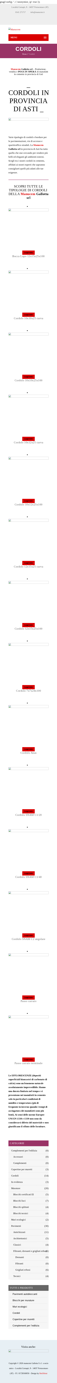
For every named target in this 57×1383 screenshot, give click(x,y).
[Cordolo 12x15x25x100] (28, 583)
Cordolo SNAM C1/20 (28, 814)
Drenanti (19, 1257)
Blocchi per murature (23, 1300)
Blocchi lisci (19, 1200)
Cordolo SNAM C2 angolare (28, 938)
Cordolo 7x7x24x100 (28, 690)
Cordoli (15, 1175)
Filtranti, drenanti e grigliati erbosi (30, 1251)
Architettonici (20, 1238)
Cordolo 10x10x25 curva (28, 318)
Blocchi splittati (21, 1207)
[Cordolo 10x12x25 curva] (28, 396)
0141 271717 (20, 12)
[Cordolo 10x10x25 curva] (28, 272)
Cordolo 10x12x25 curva (28, 442)
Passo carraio (29, 1001)
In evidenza (17, 1182)
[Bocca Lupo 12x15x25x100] (28, 210)
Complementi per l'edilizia (24, 1150)
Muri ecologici (18, 1219)
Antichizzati (19, 1232)
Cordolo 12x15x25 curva (28, 566)
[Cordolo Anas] (28, 707)
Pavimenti (16, 1226)
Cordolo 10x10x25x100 (28, 380)
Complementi (19, 1163)
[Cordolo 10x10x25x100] (28, 334)
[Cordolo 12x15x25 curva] (28, 521)
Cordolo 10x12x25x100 (28, 504)
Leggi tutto (28, 253)
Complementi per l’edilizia (26, 1325)
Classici (17, 1244)
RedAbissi (43, 1373)
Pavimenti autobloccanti (25, 1294)
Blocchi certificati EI (23, 1194)
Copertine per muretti (21, 1169)
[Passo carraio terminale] (28, 1017)
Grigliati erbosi (22, 1270)
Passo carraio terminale (29, 1063)
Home (24, 54)
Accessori (18, 1156)
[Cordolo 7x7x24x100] (28, 645)
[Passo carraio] (28, 955)
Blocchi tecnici (20, 1213)
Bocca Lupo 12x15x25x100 (28, 256)
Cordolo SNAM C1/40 (28, 876)
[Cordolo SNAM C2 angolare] (28, 893)
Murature (15, 1188)
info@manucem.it (37, 12)
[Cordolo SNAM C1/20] (28, 769)
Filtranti (19, 1263)
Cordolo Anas (28, 752)
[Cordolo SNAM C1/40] (28, 831)
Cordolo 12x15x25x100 (28, 628)
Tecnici (16, 1276)
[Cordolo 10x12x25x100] (28, 458)
